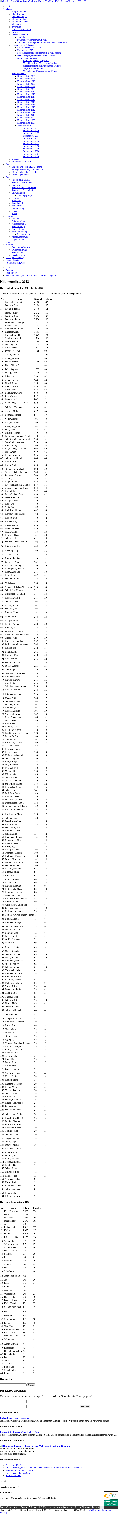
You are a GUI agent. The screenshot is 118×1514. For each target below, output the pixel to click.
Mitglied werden (19, 11)
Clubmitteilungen (19, 16)
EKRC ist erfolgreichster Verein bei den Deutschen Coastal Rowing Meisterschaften (44, 1467)
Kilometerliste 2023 (26, 81)
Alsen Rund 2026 (14, 1465)
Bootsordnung (18, 229)
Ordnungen (11, 216)
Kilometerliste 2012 (26, 110)
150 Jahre (21, 37)
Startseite (10, 6)
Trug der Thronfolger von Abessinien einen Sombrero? (42, 42)
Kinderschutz (18, 24)
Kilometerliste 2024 (26, 78)
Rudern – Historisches (22, 182)
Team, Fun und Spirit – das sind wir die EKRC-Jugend (31, 275)
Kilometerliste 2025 (26, 76)
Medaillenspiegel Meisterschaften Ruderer (42, 66)
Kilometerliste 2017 (26, 97)
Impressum (16, 27)
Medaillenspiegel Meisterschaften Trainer (41, 63)
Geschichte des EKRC (22, 34)
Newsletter (16, 32)
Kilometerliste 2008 (26, 120)
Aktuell (9, 267)
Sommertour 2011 (31, 143)
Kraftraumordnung (20, 237)
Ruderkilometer (19, 73)
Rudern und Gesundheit (22, 190)
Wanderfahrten (24, 125)
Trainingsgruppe (24, 195)
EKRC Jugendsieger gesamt (36, 60)
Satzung (15, 218)
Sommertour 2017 (31, 128)
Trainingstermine (19, 250)
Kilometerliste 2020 (26, 89)
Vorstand (16, 159)
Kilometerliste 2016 (26, 99)
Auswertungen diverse (27, 58)
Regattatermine (18, 255)
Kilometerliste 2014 (26, 104)
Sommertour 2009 (31, 148)
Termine (9, 244)
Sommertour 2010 (31, 146)
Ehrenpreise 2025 (25, 50)
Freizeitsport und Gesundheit (58, 1446)
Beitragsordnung (19, 221)
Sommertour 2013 (31, 138)
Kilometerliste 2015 (26, 102)
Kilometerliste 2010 (26, 115)
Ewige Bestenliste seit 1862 (29, 47)
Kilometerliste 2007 (26, 123)
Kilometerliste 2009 (26, 117)
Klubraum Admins (20, 21)
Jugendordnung (19, 224)
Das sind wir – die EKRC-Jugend (27, 167)
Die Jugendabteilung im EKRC (26, 172)
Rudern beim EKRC (21, 180)
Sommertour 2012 (31, 141)
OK (102, 1507)
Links (14, 211)
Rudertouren (17, 252)
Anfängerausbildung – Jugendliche (27, 169)
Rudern (9, 177)
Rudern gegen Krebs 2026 (18, 1473)
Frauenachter (17, 198)
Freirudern (16, 200)
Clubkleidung (18, 14)
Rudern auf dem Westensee (24, 187)
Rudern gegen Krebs (15, 263)
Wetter (14, 213)
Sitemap (9, 242)
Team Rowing (18, 208)
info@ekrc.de (94, 1510)
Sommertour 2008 (31, 151)
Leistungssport (18, 193)
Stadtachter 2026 (13, 1475)
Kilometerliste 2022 (26, 84)
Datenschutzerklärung (21, 29)
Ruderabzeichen (24, 234)
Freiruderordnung (19, 231)
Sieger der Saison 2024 (33, 68)
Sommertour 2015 (31, 133)
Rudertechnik (18, 205)
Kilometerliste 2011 (26, 112)
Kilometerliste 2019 (26, 91)
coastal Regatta (12, 260)
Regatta (9, 270)
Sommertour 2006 (31, 156)
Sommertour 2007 (31, 154)
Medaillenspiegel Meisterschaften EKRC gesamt (39, 53)
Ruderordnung (18, 226)
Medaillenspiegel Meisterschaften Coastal (36, 55)
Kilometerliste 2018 (26, 94)
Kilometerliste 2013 (26, 107)
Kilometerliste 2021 (26, 86)
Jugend (9, 164)
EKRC (9, 8)
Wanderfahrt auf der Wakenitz (19, 1470)
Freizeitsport (11, 273)
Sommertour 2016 (31, 130)
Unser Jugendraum (20, 174)
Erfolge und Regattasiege (23, 45)
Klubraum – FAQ (20, 19)
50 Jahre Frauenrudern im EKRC (32, 40)
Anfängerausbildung (15, 257)
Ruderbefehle (18, 203)
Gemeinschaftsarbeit (21, 247)
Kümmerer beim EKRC (22, 161)
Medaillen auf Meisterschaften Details (40, 71)
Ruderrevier (17, 185)
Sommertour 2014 (31, 135)
